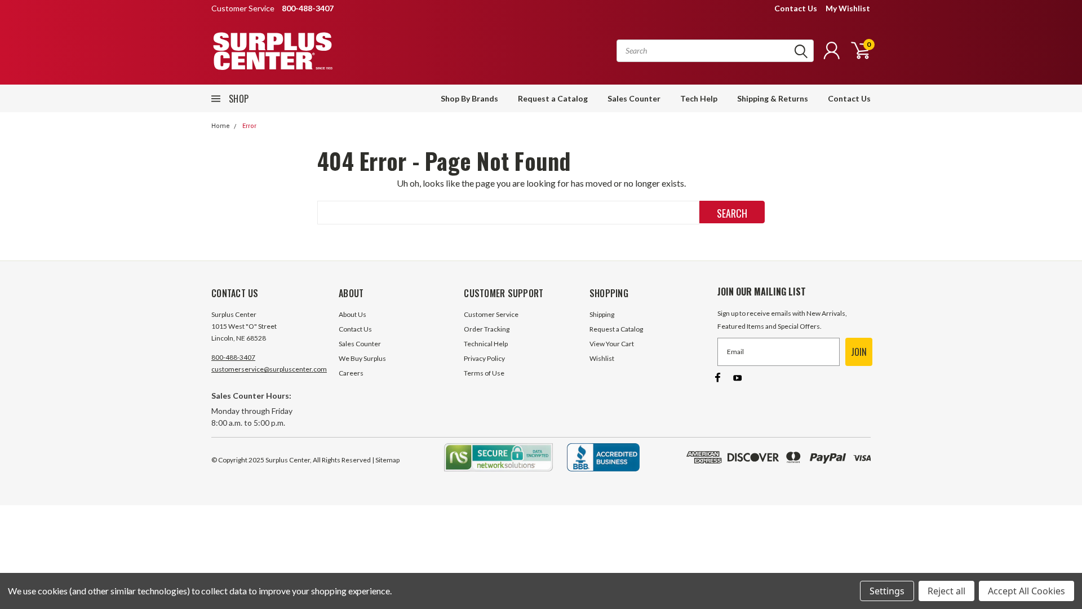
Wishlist (601, 358)
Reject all (946, 591)
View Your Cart (611, 343)
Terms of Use (484, 373)
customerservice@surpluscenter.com (269, 369)
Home (220, 126)
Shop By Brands (469, 98)
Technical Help (486, 343)
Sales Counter (633, 98)
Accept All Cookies (1026, 591)
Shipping (601, 314)
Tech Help (698, 98)
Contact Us (795, 8)
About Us (352, 314)
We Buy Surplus (362, 358)
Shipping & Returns (772, 98)
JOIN (859, 352)
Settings (887, 591)
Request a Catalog (553, 98)
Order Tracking (486, 329)
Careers (351, 373)
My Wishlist (848, 8)
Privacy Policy (484, 358)
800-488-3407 (233, 357)
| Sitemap (386, 460)
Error (249, 126)
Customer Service (491, 314)
